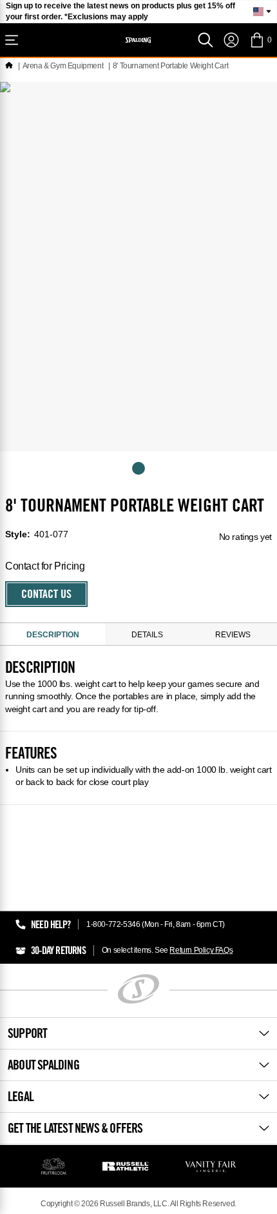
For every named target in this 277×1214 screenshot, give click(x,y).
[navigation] (231, 40)
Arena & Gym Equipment (63, 65)
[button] (260, 40)
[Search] (205, 40)
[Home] (9, 65)
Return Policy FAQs (201, 950)
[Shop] (11, 40)
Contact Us (46, 595)
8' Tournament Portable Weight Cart (170, 65)
